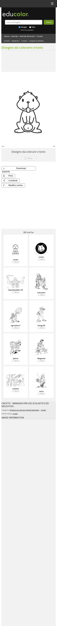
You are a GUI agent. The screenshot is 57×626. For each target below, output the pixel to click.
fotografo (41, 325)
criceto (40, 36)
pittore (15, 358)
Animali (14, 36)
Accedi (6, 41)
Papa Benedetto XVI (15, 290)
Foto (33, 27)
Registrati (15, 41)
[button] (13, 185)
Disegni (24, 27)
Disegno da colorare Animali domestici (24, 410)
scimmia (15, 389)
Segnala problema (37, 41)
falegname (41, 358)
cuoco (41, 391)
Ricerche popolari (27, 30)
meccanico (41, 292)
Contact (24, 41)
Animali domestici (27, 36)
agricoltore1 (15, 325)
